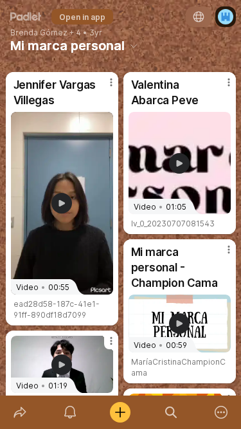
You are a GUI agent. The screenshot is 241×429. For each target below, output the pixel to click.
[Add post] (120, 412)
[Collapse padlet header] (134, 46)
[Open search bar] (171, 412)
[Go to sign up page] (225, 16)
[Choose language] (198, 16)
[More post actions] (102, 87)
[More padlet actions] (221, 412)
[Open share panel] (20, 412)
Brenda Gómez (38, 32)
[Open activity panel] (70, 412)
